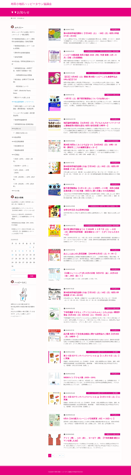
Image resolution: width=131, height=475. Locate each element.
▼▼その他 (15, 191)
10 (12, 255)
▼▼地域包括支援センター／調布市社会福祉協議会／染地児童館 (102, 51)
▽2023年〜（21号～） (21, 166)
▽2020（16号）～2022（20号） (23, 160)
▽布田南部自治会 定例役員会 (23, 124)
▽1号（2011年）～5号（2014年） (23, 185)
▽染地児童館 (17, 57)
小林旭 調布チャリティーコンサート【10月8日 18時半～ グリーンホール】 (23, 209)
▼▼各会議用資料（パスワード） (23, 102)
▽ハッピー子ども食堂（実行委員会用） (24, 114)
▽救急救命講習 (18, 150)
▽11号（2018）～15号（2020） (21, 171)
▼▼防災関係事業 (18, 141)
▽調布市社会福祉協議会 (112, 141)
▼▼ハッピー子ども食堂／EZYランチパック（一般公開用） (103, 73)
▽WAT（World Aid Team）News (22, 92)
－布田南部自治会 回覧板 (23, 75)
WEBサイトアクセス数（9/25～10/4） (80, 377)
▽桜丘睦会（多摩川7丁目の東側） (23, 81)
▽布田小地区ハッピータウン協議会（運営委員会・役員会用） (24, 107)
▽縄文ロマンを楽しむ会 (112, 94)
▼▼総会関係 (16, 137)
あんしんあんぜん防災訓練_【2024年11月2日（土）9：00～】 (90, 254)
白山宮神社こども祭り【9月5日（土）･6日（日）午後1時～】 (23, 203)
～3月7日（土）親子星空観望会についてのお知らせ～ (87, 98)
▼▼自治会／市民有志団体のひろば (23, 63)
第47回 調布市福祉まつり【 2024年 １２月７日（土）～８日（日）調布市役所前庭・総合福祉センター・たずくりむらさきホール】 (91, 232)
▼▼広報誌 (15, 154)
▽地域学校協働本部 (20, 120)
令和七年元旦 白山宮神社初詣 (76, 210)
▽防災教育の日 (18, 146)
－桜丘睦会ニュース (21, 86)
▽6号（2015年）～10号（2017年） (24, 178)
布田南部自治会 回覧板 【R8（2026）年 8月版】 (23, 224)
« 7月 (13, 270)
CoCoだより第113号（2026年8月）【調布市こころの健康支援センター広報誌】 (23, 217)
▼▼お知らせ (115, 29)
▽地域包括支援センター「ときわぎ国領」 (24, 47)
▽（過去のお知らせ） (20, 133)
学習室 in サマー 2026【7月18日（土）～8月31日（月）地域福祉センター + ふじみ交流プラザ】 (23, 231)
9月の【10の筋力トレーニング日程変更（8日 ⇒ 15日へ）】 (89, 418)
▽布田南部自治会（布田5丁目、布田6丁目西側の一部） (104, 206)
